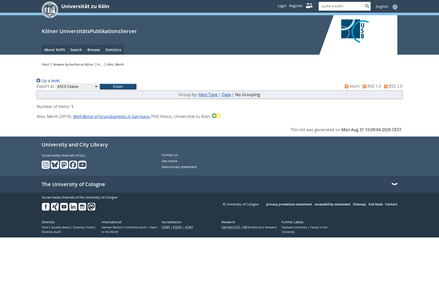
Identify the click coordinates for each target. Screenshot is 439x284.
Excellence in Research (260, 227)
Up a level (50, 80)
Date (226, 94)
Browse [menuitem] (93, 49)
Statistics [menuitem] (113, 49)
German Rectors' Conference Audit (124, 227)
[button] (118, 86)
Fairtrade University (294, 227)
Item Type (208, 94)
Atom (354, 86)
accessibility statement (332, 204)
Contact (391, 204)
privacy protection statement (289, 204)
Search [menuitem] (76, 49)
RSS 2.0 (395, 86)
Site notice (169, 161)
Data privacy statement (179, 167)
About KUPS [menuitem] (54, 49)
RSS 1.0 (373, 86)
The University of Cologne (73, 184)
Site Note (375, 204)
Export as (46, 86)
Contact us (170, 155)
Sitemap (359, 204)
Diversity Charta (84, 227)
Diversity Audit (51, 232)
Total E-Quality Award (56, 227)
